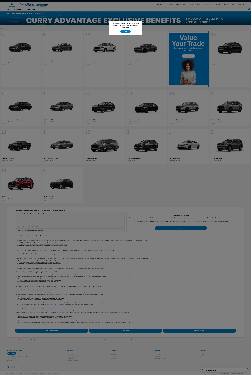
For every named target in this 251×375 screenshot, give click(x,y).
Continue (125, 31)
